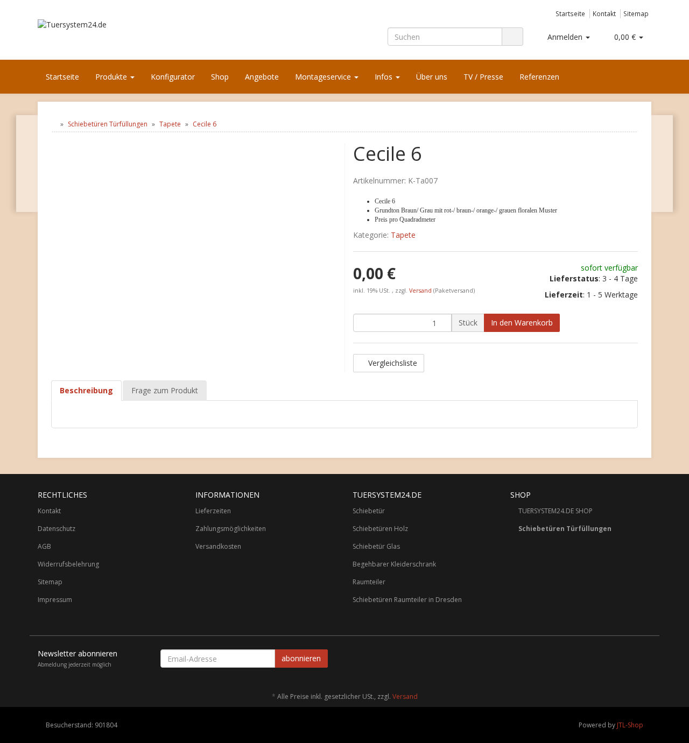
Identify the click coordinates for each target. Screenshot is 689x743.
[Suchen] (512, 37)
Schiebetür (369, 510)
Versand (421, 290)
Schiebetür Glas (376, 546)
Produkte (112, 77)
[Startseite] (53, 124)
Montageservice (324, 77)
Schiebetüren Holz (380, 528)
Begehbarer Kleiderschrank (394, 564)
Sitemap (636, 13)
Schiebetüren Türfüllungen (564, 528)
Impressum (55, 599)
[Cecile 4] (27, 163)
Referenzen (539, 77)
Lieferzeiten (213, 510)
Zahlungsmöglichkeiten (230, 528)
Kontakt (604, 13)
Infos (385, 77)
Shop (220, 77)
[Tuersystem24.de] (134, 35)
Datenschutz (56, 528)
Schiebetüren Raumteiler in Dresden (407, 599)
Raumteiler (369, 581)
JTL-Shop (630, 725)
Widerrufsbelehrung (68, 564)
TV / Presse (483, 77)
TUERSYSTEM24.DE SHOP (555, 510)
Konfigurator (173, 77)
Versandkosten (218, 546)
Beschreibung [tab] (86, 390)
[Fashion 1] (662, 163)
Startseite (570, 13)
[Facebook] (645, 660)
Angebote (262, 77)
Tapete (403, 235)
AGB (44, 546)
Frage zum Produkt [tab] (164, 390)
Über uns (431, 77)
